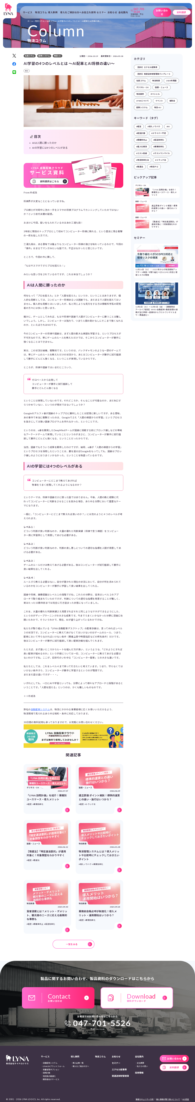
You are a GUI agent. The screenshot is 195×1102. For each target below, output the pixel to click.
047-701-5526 (102, 1023)
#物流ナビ (154, 167)
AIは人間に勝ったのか (44, 142)
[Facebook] (14, 64)
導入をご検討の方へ (71, 12)
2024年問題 (171, 80)
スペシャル (155, 94)
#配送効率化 (158, 140)
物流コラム (41, 12)
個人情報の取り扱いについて (168, 1099)
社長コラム (141, 80)
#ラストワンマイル (161, 153)
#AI (168, 126)
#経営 (138, 126)
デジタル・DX (142, 87)
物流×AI (157, 107)
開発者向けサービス (51, 1079)
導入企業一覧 (78, 1063)
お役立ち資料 (89, 12)
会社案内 (139, 1056)
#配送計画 (140, 133)
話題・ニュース (161, 87)
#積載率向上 (141, 140)
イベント (159, 101)
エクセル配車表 (119, 1069)
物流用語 (156, 80)
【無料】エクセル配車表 (146, 67)
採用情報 (139, 1072)
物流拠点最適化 (49, 1076)
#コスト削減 (141, 153)
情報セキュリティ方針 (145, 1099)
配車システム (142, 107)
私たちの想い (142, 1066)
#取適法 (139, 167)
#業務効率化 (158, 146)
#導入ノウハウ (154, 126)
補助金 (172, 101)
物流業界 (140, 94)
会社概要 (140, 1063)
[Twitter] (14, 56)
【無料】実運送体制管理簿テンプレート (153, 74)
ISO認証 (185, 1099)
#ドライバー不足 (158, 133)
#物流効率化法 (142, 160)
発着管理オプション (51, 1069)
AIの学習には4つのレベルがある (50, 147)
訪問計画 (46, 1073)
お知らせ (112, 12)
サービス (45, 1056)
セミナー (101, 12)
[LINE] (14, 72)
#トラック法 (160, 160)
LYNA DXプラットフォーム (54, 1066)
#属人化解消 (141, 146)
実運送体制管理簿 (120, 1076)
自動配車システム (40, 709)
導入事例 (75, 1056)
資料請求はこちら (49, 181)
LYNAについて (142, 101)
